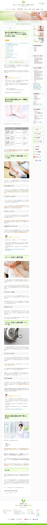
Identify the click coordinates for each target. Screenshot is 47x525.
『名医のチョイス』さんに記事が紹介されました (38, 118)
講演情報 (34, 122)
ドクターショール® (9, 47)
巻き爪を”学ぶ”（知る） (36, 83)
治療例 (30, 9)
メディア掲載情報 (39, 122)
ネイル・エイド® (9, 48)
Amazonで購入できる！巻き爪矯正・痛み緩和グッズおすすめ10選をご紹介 (38, 75)
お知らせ (34, 123)
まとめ (6, 58)
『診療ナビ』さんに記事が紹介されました (38, 116)
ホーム (5, 21)
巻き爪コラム (26, 9)
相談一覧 (35, 47)
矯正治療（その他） (36, 104)
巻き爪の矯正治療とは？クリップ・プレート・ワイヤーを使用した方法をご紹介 (28, 21)
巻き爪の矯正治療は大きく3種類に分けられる (12, 44)
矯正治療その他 (36, 99)
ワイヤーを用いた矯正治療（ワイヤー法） (11, 54)
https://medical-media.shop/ (19, 487)
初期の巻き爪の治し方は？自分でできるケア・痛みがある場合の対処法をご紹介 (38, 72)
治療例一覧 (35, 95)
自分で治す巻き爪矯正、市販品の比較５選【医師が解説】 (38, 62)
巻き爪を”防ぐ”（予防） (36, 84)
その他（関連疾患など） (36, 88)
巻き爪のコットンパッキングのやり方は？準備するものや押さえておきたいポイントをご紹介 (38, 79)
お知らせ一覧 (36, 111)
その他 (41, 104)
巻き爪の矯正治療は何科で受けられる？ (11, 57)
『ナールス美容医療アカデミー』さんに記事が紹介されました (38, 113)
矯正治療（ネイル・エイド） (37, 103)
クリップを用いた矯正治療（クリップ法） (11, 45)
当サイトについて (5, 509)
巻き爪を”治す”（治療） (13, 21)
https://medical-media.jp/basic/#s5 (16, 92)
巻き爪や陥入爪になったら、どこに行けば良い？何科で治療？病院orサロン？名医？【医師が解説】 (38, 59)
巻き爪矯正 (39, 89)
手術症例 (34, 102)
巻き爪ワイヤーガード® (10, 49)
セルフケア (34, 89)
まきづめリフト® (9, 46)
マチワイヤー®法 (9, 55)
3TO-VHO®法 (8, 56)
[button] (23, 24)
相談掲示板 (37, 9)
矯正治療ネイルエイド (37, 98)
